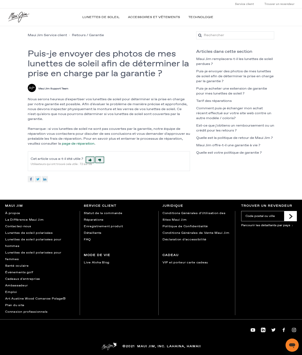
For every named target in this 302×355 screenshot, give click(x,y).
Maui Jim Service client (47, 35)
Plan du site (14, 305)
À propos (12, 213)
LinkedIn (45, 179)
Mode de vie (97, 255)
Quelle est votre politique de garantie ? (229, 153)
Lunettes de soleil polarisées (29, 233)
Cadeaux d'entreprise (22, 279)
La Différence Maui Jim (24, 220)
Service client (244, 4)
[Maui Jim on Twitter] (273, 329)
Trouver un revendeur (279, 4)
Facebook (31, 179)
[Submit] (290, 216)
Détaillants (92, 233)
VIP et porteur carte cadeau (185, 262)
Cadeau (171, 255)
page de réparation (78, 144)
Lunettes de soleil (101, 17)
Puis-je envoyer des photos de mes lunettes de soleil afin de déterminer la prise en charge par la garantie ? (235, 76)
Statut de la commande (103, 213)
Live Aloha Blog (96, 262)
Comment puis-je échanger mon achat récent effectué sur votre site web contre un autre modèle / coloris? (233, 113)
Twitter (38, 179)
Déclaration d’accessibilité (184, 239)
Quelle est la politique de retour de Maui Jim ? (234, 138)
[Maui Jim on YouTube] (253, 329)
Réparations (94, 220)
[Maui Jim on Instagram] (294, 329)
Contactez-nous (18, 226)
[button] (90, 160)
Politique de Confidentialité (185, 226)
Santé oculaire (17, 266)
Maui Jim (14, 206)
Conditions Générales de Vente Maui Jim (196, 233)
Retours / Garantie (88, 35)
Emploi (11, 292)
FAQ (87, 239)
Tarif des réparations (214, 101)
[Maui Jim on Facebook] (284, 329)
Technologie (200, 17)
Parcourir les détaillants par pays (266, 225)
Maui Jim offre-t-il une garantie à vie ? (228, 145)
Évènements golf (19, 272)
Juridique (173, 206)
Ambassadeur (16, 285)
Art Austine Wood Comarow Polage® (35, 299)
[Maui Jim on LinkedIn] (263, 329)
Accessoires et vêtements (154, 17)
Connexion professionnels (26, 312)
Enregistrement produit (103, 226)
